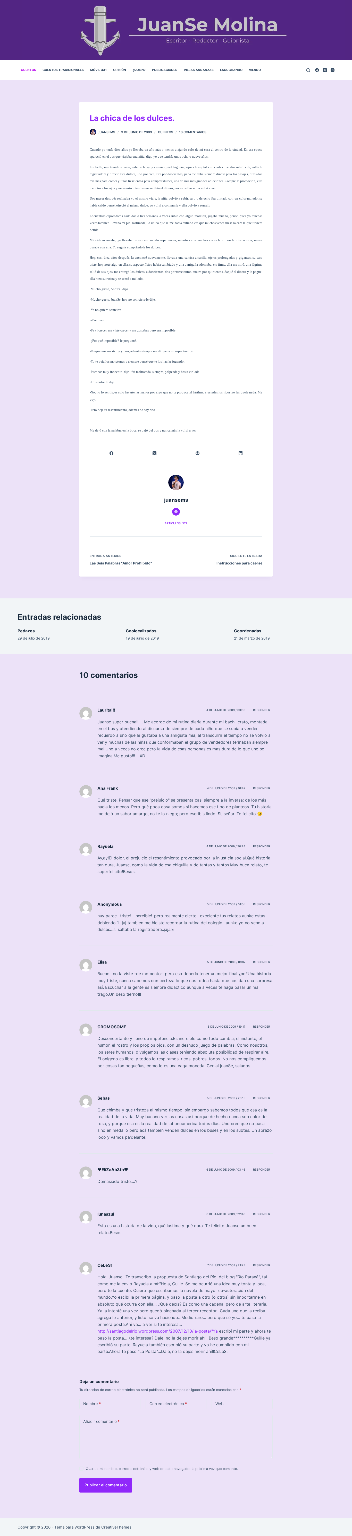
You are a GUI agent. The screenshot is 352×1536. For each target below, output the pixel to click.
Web (219, 1403)
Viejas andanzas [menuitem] (199, 70)
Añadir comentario (101, 1421)
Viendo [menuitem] (255, 70)
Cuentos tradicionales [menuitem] (63, 70)
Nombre (92, 1403)
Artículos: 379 (176, 523)
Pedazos (26, 630)
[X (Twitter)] (325, 70)
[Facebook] (317, 70)
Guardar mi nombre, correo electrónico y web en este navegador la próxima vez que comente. (162, 1469)
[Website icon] (176, 512)
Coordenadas (247, 630)
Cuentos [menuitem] (28, 70)
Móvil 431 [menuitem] (98, 70)
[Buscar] (308, 70)
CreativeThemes (116, 1527)
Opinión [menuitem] (119, 70)
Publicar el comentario (106, 1485)
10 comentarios (192, 132)
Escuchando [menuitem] (231, 70)
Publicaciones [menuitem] (164, 70)
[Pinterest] (197, 453)
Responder (261, 710)
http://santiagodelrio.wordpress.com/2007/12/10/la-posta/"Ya (157, 1331)
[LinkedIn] (240, 453)
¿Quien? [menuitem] (139, 70)
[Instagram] (332, 70)
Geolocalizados (141, 630)
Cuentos (165, 132)
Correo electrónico (168, 1403)
